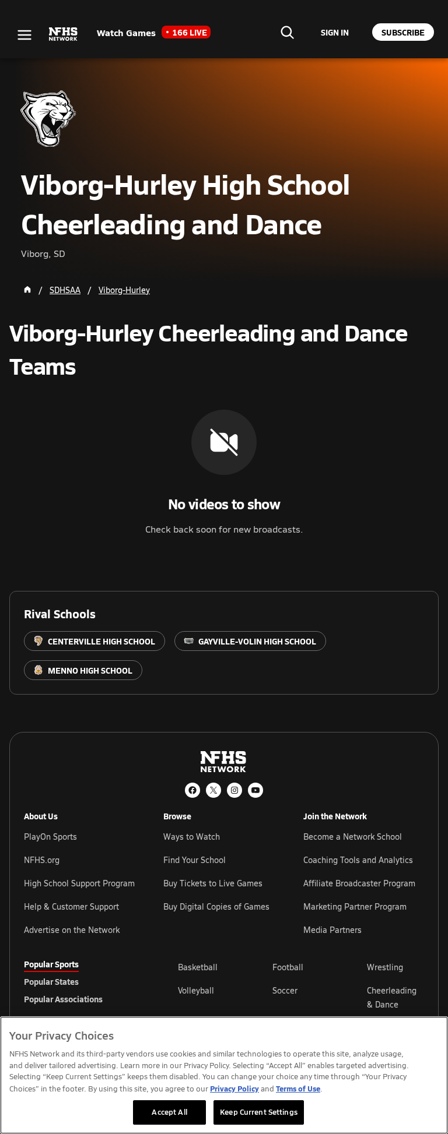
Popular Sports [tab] (51, 964)
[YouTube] (255, 790)
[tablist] (82, 981)
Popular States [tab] (51, 981)
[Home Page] (27, 290)
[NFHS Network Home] (63, 34)
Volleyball (196, 990)
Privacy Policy (234, 1088)
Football (287, 967)
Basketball (198, 967)
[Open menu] (24, 34)
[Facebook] (192, 790)
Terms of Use (298, 1088)
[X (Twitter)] (213, 790)
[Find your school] (287, 32)
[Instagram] (234, 790)
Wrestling (385, 967)
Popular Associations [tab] (63, 999)
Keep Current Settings (259, 1112)
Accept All (169, 1112)
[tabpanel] (301, 997)
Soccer (285, 990)
